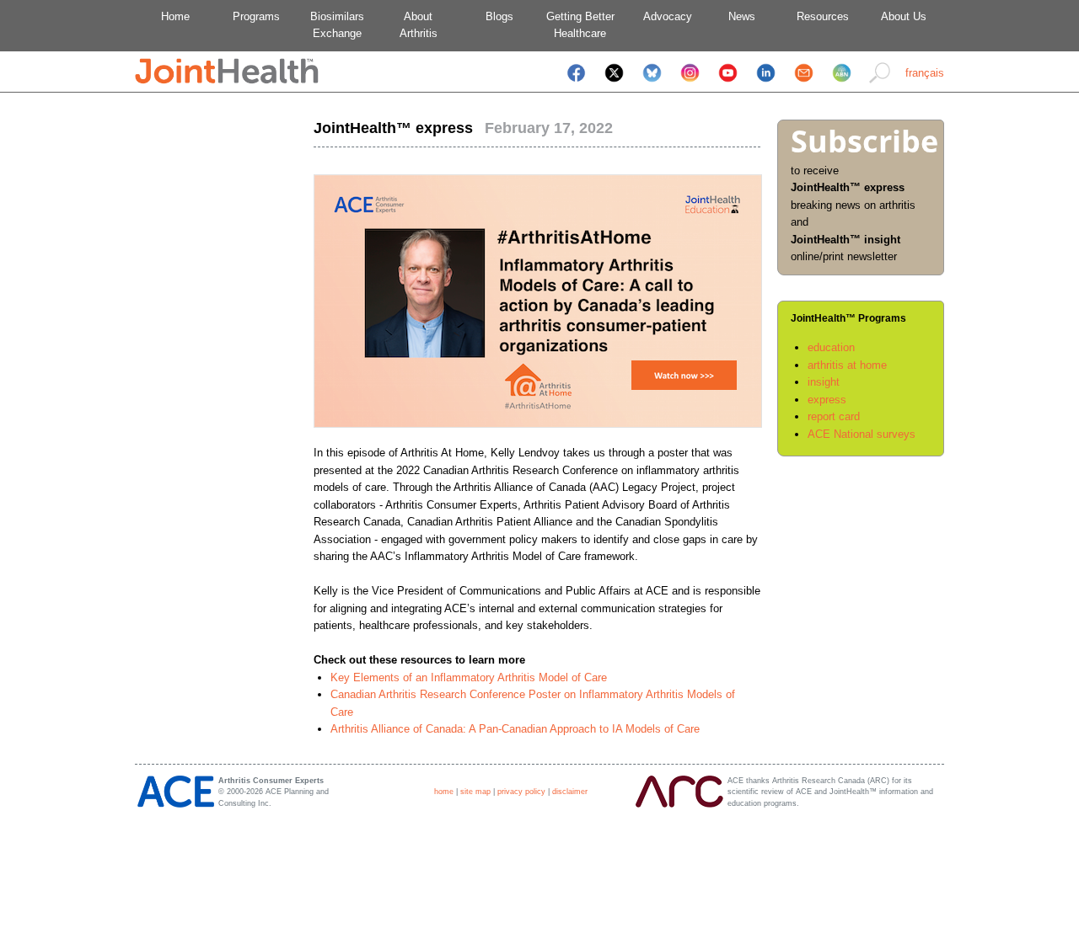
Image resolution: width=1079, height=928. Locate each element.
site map (475, 791)
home (444, 791)
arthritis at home (847, 365)
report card (834, 416)
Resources (823, 16)
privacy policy (521, 791)
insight (824, 382)
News (741, 16)
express (827, 399)
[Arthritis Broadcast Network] (841, 83)
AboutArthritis (419, 25)
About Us (903, 16)
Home (175, 16)
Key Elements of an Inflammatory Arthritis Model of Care (468, 677)
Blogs (499, 16)
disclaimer (570, 791)
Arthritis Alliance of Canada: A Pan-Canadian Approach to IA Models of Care (515, 729)
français (924, 73)
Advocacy (661, 16)
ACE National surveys (861, 434)
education (831, 347)
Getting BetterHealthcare (580, 25)
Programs (256, 16)
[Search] (879, 83)
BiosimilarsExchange (337, 25)
